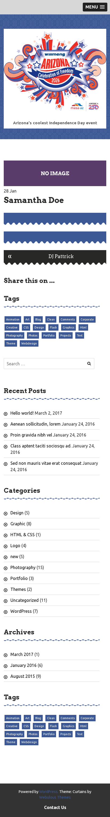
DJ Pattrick (40, 256)
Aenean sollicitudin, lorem (35, 424)
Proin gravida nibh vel (31, 434)
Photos (33, 335)
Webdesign (29, 343)
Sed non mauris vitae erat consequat (45, 463)
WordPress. (48, 792)
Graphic (17, 523)
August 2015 (22, 676)
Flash (53, 327)
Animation (12, 319)
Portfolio (48, 335)
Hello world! (22, 413)
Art (27, 319)
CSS (26, 327)
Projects (65, 335)
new (14, 556)
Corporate (87, 319)
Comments (68, 319)
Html (83, 327)
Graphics (68, 327)
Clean (51, 319)
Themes (18, 589)
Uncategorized (24, 600)
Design (39, 327)
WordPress (21, 611)
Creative (12, 327)
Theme (10, 343)
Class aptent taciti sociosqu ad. (40, 445)
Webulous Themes (55, 797)
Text (79, 335)
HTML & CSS (22, 534)
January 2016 (23, 665)
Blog (38, 319)
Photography (14, 335)
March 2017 (21, 654)
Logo (15, 545)
